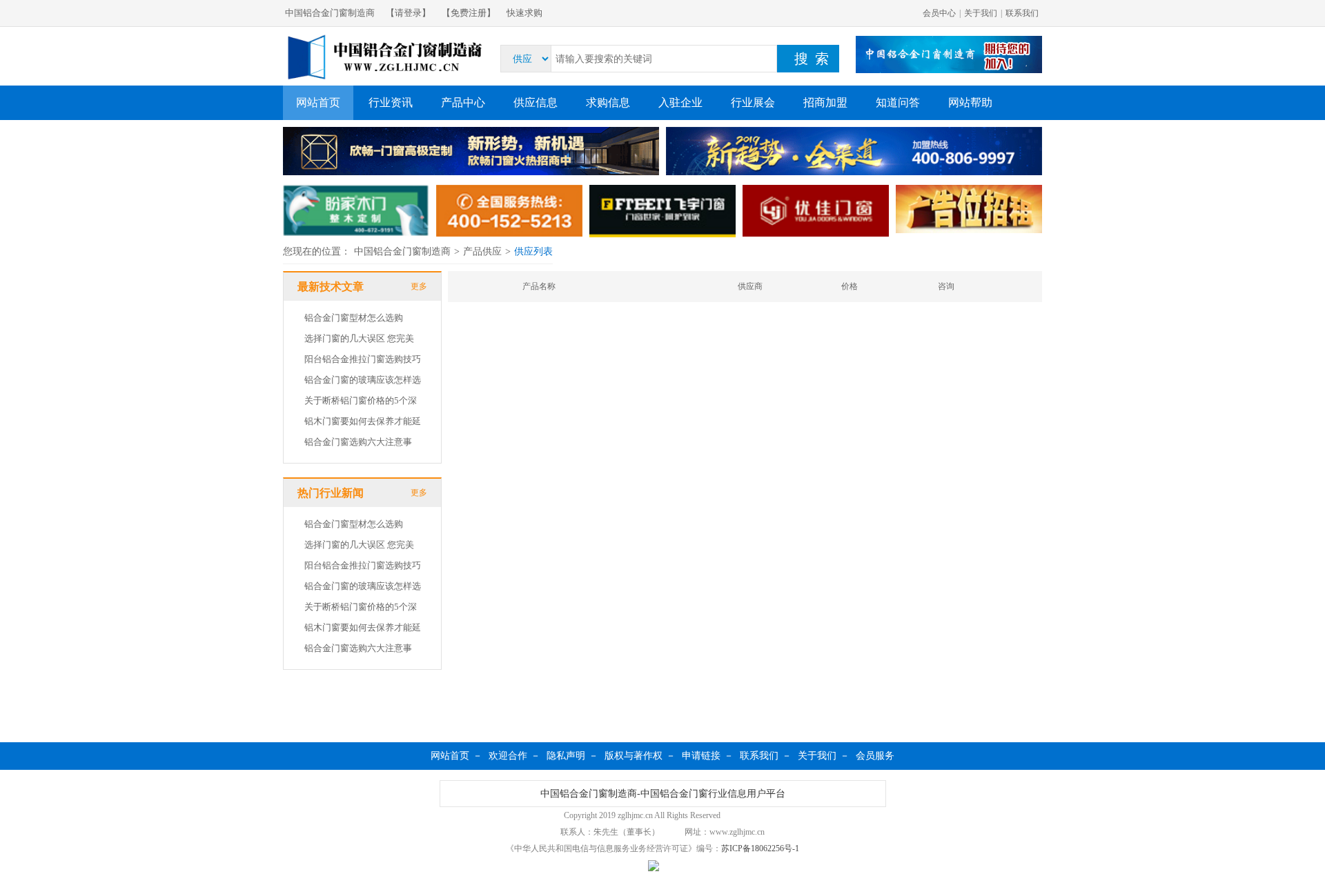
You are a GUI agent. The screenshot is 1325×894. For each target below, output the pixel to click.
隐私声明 (566, 756)
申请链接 (701, 756)
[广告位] (471, 152)
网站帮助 (970, 102)
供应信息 (535, 102)
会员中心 (939, 13)
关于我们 (980, 13)
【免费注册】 (468, 13)
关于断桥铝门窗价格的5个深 (360, 400)
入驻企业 (680, 102)
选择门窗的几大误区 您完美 (359, 338)
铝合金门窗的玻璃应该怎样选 (362, 380)
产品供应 (482, 251)
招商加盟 (825, 102)
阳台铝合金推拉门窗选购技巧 (362, 359)
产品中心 (463, 102)
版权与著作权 (633, 756)
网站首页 (318, 102)
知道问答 (898, 102)
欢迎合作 (508, 756)
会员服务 (875, 756)
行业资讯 (391, 102)
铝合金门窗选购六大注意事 (358, 442)
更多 (419, 286)
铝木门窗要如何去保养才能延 (362, 421)
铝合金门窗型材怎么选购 (353, 317)
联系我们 (1022, 13)
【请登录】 (408, 13)
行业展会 (753, 102)
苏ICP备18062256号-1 (760, 848)
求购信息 (608, 102)
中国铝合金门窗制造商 (330, 13)
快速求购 (524, 13)
